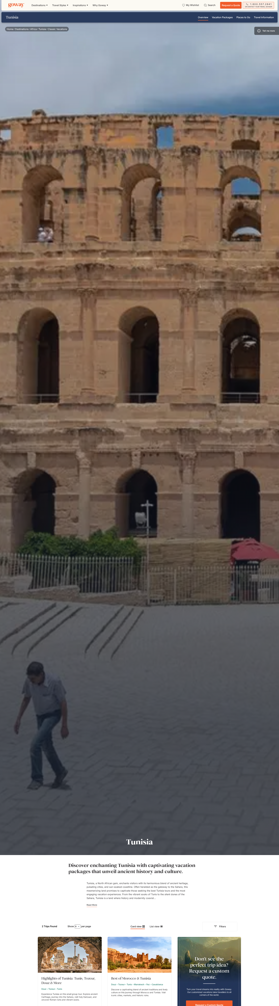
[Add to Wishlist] (98, 941)
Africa (33, 29)
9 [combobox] (75, 926)
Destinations (21, 29)
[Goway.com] (16, 5)
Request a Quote (231, 5)
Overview (203, 17)
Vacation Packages (222, 17)
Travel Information (264, 17)
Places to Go (243, 17)
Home (10, 29)
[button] (266, 31)
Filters (222, 926)
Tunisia (42, 29)
